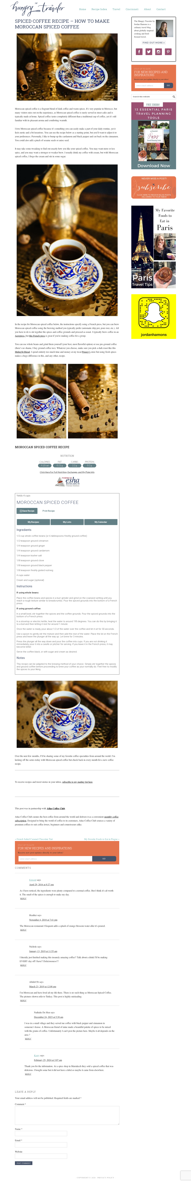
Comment (20, 1104)
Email (18, 1140)
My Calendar (101, 522)
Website (18, 1151)
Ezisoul (32, 879)
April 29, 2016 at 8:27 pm (41, 884)
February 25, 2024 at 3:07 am (48, 1060)
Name (18, 1128)
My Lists (67, 522)
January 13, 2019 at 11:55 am (43, 951)
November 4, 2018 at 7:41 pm (43, 919)
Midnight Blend (22, 351)
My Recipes (33, 522)
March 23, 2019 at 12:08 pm (42, 986)
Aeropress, (20, 335)
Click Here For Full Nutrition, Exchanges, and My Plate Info (67, 472)
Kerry (37, 1055)
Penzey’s (86, 351)
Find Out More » (154, 42)
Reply (23, 898)
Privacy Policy (105, 1177)
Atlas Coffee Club (56, 808)
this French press (37, 335)
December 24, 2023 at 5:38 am (48, 1017)
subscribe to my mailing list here (77, 781)
